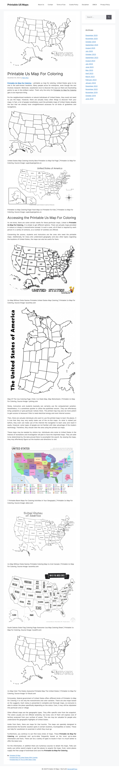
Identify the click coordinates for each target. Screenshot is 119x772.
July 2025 (89, 51)
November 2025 (92, 39)
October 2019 (91, 96)
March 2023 (90, 77)
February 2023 (91, 80)
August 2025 (90, 48)
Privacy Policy (105, 5)
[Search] (109, 17)
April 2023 (89, 73)
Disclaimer (85, 5)
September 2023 (92, 58)
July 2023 (89, 64)
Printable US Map (15, 755)
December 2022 (92, 86)
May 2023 (89, 70)
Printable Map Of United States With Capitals (24, 757)
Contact (50, 5)
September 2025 (92, 45)
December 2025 (92, 35)
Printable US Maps (17, 4)
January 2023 (91, 83)
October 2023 (91, 54)
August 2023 (90, 61)
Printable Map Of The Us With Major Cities (23, 759)
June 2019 (89, 99)
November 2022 (92, 89)
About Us (41, 5)
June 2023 (90, 67)
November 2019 (92, 92)
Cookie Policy (73, 5)
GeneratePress (72, 769)
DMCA (95, 5)
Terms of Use (61, 5)
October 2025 (91, 42)
